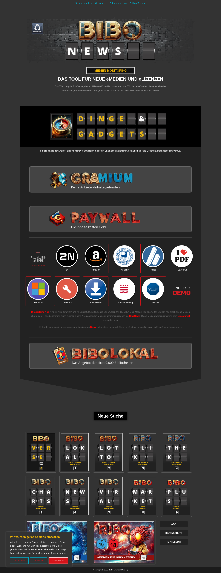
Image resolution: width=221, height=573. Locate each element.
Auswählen (19, 560)
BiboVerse (118, 3)
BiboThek (138, 3)
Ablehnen (39, 560)
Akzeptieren (58, 560)
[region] (39, 549)
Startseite (84, 3)
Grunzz (101, 3)
